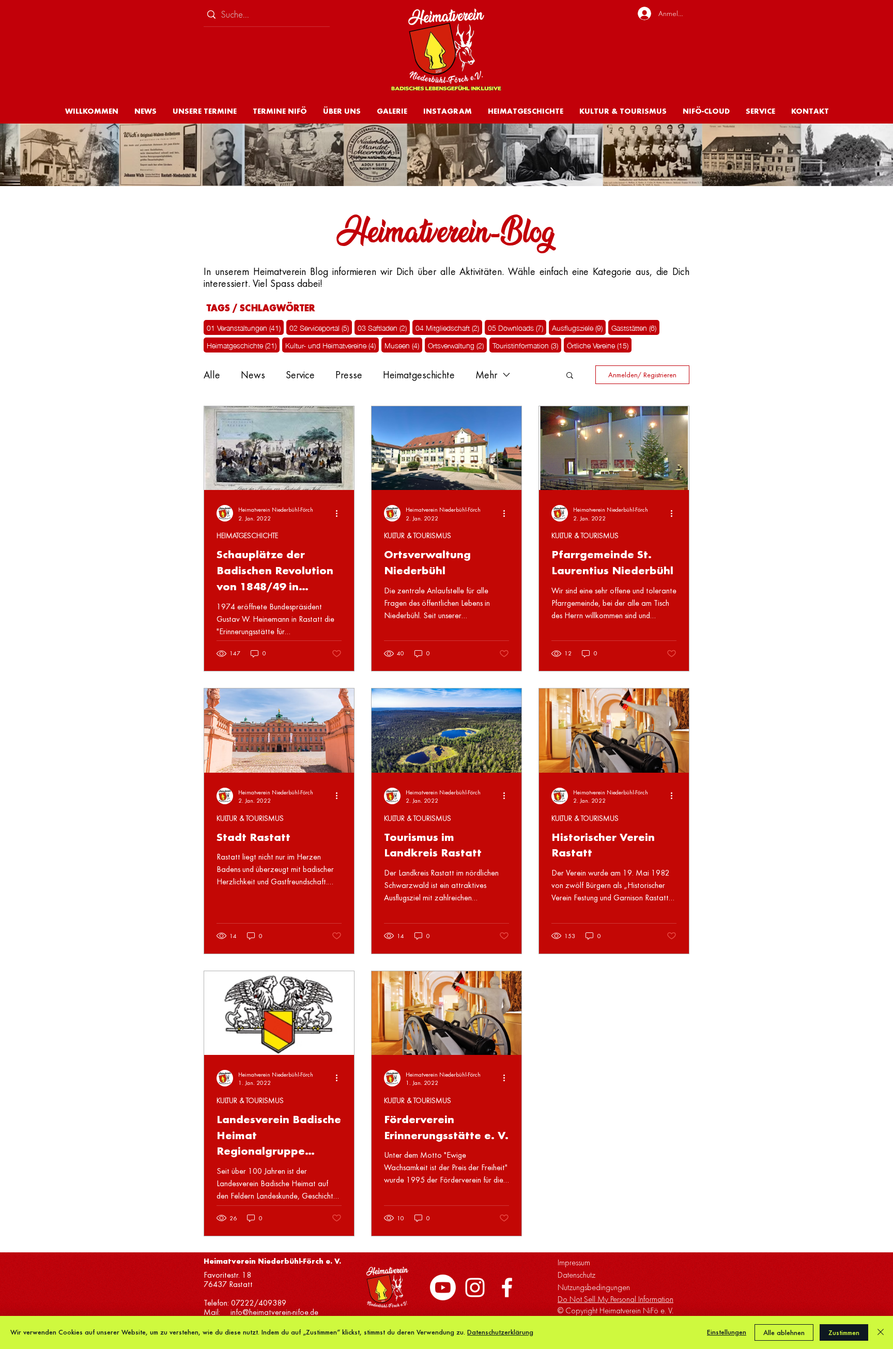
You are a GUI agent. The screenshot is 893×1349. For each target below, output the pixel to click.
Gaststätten (635, 327)
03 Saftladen (384, 327)
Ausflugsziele (579, 327)
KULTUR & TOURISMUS (417, 535)
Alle (212, 375)
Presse (348, 375)
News (253, 375)
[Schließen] (880, 1332)
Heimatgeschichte (243, 344)
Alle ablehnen (784, 1332)
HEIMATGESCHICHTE (247, 535)
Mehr (486, 375)
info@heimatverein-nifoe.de (274, 1312)
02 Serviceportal (320, 327)
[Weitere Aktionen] (340, 513)
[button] (341, 111)
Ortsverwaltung (457, 344)
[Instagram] (475, 1287)
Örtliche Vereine (599, 344)
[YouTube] (443, 1287)
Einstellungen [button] (726, 1332)
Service (300, 375)
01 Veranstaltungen (245, 327)
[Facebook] (507, 1287)
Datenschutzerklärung (500, 1332)
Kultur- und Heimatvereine (332, 344)
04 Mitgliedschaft (448, 327)
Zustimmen (843, 1332)
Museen (403, 344)
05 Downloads (517, 327)
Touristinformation (526, 344)
